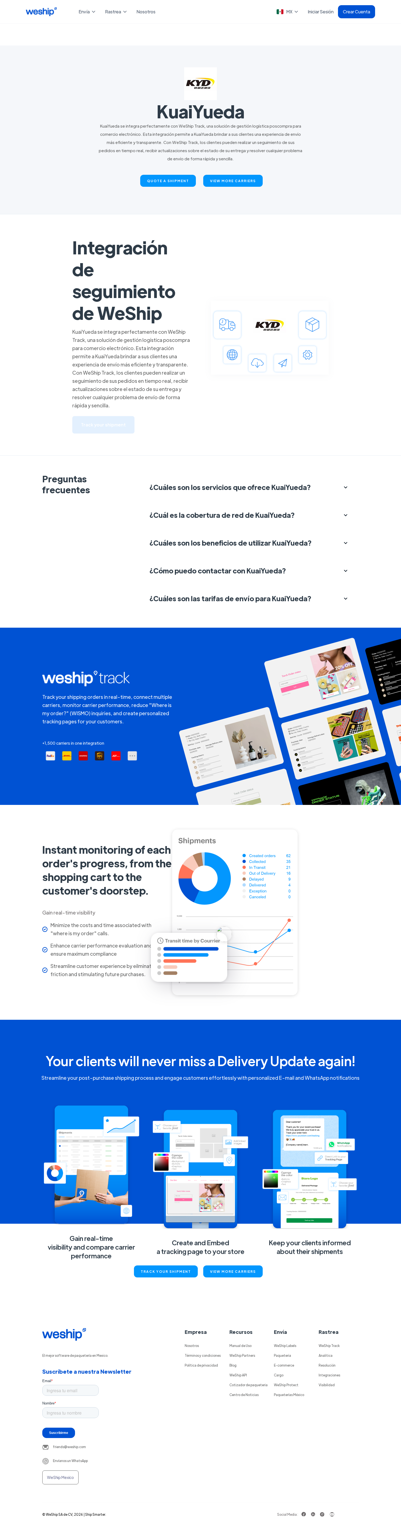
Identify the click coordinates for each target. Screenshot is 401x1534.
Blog (233, 1365)
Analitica (326, 1355)
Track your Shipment (166, 1271)
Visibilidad (327, 1385)
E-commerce (284, 1365)
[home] (41, 11)
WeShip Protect (286, 1385)
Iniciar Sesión (321, 11)
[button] (87, 11)
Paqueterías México (289, 1394)
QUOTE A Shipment (168, 181)
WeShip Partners (242, 1355)
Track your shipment (103, 425)
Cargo (278, 1375)
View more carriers (233, 181)
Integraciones (329, 1375)
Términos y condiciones (203, 1355)
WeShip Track (329, 1345)
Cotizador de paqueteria (248, 1385)
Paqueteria (282, 1355)
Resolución (327, 1365)
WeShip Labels (285, 1345)
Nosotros (145, 11)
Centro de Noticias (244, 1394)
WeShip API (238, 1375)
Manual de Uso (240, 1345)
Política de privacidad (201, 1365)
